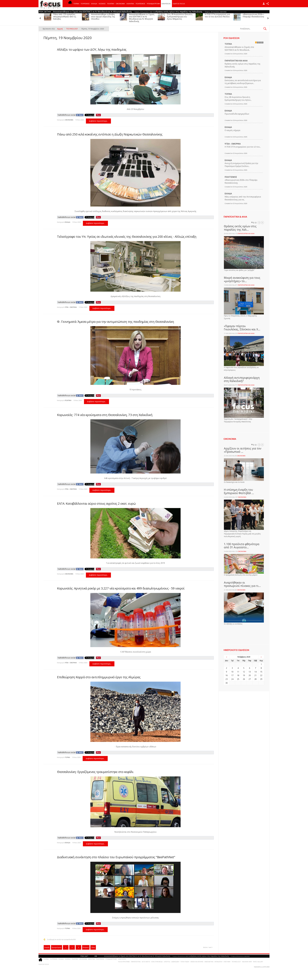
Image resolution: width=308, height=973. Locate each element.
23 (226, 679)
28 (255, 679)
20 (250, 675)
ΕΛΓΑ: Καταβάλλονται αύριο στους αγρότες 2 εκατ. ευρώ (96, 503)
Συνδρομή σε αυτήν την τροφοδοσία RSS (61, 939)
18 (238, 675)
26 (244, 679)
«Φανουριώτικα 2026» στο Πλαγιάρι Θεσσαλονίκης (141, 15)
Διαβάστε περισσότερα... (98, 121)
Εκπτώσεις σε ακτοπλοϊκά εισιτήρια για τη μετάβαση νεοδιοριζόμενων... (243, 82)
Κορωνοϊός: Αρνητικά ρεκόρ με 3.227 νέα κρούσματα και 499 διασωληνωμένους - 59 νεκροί (120, 588)
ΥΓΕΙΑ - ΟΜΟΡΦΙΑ (71, 307)
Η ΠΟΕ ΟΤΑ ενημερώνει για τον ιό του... (243, 146)
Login (264, 3)
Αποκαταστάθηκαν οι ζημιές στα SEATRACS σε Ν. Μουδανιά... (239, 48)
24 (232, 679)
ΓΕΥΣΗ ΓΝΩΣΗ (184, 962)
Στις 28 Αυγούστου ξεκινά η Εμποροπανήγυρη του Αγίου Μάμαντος (66, 16)
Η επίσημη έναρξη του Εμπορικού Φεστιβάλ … (239, 491)
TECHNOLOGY (236, 962)
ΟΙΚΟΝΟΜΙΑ (120, 4)
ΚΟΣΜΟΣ (102, 4)
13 (250, 671)
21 (255, 675)
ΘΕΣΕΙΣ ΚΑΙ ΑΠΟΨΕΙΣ (196, 962)
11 (238, 671)
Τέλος (93, 947)
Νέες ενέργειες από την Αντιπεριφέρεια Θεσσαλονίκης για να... (243, 198)
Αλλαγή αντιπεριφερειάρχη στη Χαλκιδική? (242, 379)
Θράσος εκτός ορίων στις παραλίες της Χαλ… (240, 227)
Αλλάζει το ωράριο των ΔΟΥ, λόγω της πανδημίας (91, 49)
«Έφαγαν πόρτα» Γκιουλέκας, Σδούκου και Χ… (242, 327)
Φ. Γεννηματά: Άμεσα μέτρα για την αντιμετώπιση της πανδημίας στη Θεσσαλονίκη (115, 321)
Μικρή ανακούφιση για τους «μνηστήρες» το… (242, 279)
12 (244, 671)
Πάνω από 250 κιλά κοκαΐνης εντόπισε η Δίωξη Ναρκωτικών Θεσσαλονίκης (109, 134)
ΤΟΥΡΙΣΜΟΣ (85, 4)
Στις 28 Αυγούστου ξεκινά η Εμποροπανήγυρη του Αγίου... (238, 98)
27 (250, 679)
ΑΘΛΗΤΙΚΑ (130, 4)
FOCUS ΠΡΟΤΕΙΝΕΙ (124, 962)
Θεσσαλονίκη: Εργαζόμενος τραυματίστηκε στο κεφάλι (95, 772)
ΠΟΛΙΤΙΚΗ (110, 4)
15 (261, 671)
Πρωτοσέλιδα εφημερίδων (237, 113)
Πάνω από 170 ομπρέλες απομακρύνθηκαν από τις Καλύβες (178, 16)
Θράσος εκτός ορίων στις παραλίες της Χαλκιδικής (242, 65)
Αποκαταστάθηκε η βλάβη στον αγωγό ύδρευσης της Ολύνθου (217, 16)
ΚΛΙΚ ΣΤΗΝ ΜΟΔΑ (157, 962)
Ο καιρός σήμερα (232, 130)
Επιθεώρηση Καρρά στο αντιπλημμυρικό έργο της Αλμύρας (98, 677)
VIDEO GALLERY (258, 962)
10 (232, 671)
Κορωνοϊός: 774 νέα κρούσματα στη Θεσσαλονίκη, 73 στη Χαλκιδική (104, 415)
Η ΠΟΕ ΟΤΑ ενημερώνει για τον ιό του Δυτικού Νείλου (103, 15)
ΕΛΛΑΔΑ (94, 4)
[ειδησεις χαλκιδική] (70, 3)
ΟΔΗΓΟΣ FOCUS (179, 4)
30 (226, 683)
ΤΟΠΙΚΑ (76, 4)
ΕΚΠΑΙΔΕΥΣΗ (218, 962)
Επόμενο (86, 947)
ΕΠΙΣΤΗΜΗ (227, 962)
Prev (259, 222)
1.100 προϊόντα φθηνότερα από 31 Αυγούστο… (241, 545)
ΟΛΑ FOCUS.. (122, 959)
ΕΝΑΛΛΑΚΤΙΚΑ (209, 962)
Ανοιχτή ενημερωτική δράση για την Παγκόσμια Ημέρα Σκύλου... (241, 164)
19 (244, 675)
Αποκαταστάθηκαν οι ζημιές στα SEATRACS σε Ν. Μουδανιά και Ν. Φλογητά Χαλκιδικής (255, 18)
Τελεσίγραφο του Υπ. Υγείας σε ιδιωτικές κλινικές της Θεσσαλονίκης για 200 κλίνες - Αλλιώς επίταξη (126, 236)
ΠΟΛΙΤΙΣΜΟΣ (140, 4)
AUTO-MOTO (146, 962)
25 (238, 679)
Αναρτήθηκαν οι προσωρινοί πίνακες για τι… (242, 584)
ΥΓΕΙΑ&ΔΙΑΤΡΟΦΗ (153, 4)
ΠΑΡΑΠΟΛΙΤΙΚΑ (136, 962)
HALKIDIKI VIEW (247, 962)
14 (255, 671)
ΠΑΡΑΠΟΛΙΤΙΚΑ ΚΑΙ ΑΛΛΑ (236, 60)
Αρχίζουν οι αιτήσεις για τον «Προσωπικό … (242, 450)
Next (262, 222)
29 (261, 679)
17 (232, 675)
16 (226, 675)
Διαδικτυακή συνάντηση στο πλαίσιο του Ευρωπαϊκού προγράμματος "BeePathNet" (116, 857)
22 (261, 675)
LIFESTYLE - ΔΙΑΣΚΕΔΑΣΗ (171, 962)
